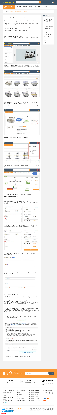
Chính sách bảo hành (48, 36)
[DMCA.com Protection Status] (6, 402)
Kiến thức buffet (38, 6)
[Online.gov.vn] (8, 410)
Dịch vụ (30, 6)
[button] (40, 2)
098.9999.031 (3, 413)
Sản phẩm (25, 6)
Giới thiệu (19, 6)
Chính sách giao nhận (48, 34)
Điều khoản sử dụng (48, 23)
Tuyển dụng (46, 42)
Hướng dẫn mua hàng (48, 32)
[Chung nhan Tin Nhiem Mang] (19, 410)
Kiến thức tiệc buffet (20, 398)
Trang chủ (6, 11)
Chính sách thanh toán (48, 26)
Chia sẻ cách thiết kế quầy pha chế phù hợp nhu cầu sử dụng (48, 20)
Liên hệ (45, 6)
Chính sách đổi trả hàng (34, 398)
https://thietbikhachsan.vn (18, 408)
